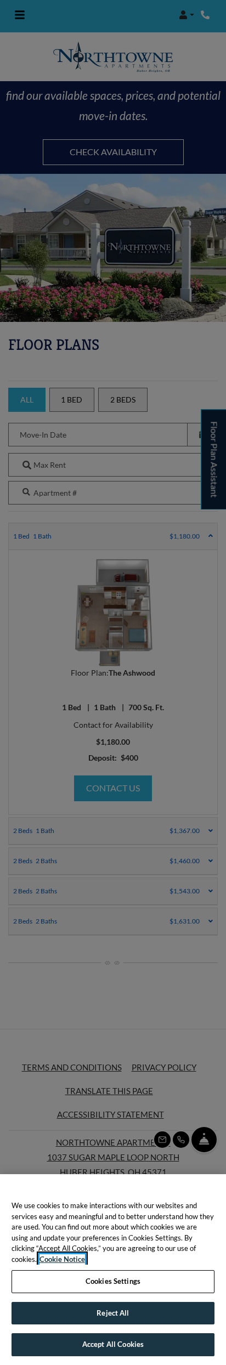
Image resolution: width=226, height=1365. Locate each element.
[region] (113, 1269)
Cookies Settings (113, 1281)
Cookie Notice (62, 1259)
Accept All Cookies (113, 1344)
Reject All (113, 1313)
